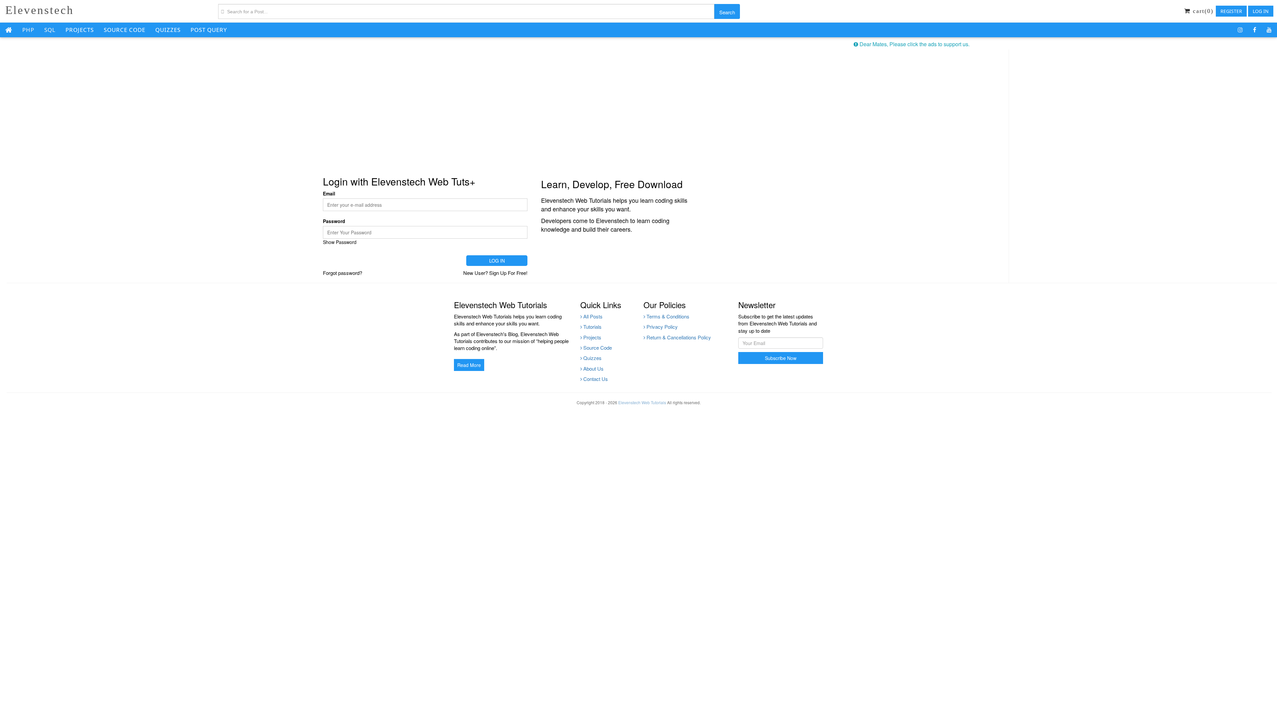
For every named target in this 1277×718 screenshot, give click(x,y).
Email (329, 193)
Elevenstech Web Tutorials (642, 402)
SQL (50, 30)
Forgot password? (342, 272)
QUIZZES (168, 30)
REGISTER (1231, 11)
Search (727, 12)
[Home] (8, 30)
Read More (469, 365)
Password (334, 221)
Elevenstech (39, 10)
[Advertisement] (504, 106)
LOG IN (1261, 11)
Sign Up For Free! (508, 272)
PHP (28, 30)
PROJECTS (80, 30)
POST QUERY (209, 30)
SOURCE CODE (124, 30)
